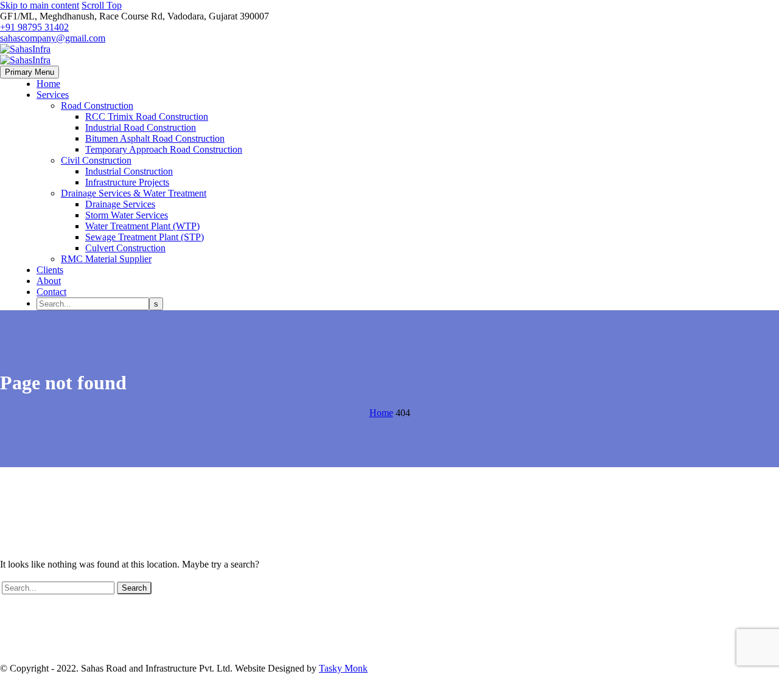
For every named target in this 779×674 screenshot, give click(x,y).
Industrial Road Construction (140, 127)
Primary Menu (29, 72)
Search (134, 587)
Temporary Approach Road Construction (163, 149)
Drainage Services (120, 204)
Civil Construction (96, 160)
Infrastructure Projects (127, 182)
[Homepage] (25, 54)
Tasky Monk (343, 668)
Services (53, 94)
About (49, 281)
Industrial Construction (129, 171)
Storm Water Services (126, 215)
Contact (51, 292)
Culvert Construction (125, 248)
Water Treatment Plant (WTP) (142, 226)
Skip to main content (39, 5)
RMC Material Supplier (106, 259)
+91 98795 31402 (34, 27)
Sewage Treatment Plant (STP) (144, 237)
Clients (50, 270)
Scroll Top (102, 5)
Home (48, 83)
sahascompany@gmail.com (52, 38)
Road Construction (97, 105)
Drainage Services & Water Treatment (133, 193)
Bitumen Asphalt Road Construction (155, 138)
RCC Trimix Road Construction (146, 116)
